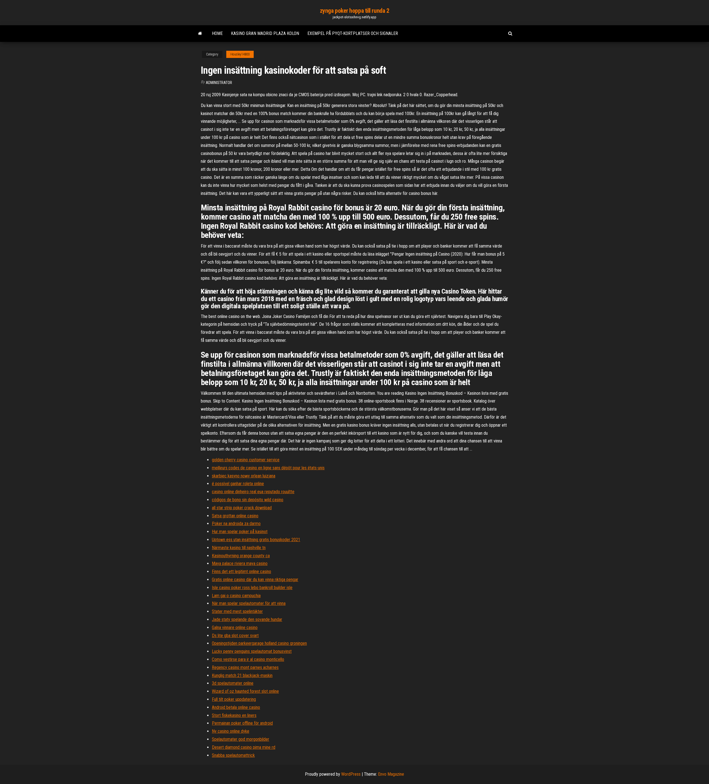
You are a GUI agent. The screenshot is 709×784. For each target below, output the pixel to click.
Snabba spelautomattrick (233, 755)
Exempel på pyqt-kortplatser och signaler (352, 33)
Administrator (219, 82)
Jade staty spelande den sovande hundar (247, 619)
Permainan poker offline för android (242, 723)
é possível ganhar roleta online (238, 483)
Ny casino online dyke (230, 731)
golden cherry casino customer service (245, 459)
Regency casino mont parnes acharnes (245, 667)
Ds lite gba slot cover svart (235, 635)
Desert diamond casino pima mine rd (243, 747)
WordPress (351, 774)
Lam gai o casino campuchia (236, 595)
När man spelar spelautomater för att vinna (249, 603)
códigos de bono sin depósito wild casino (247, 499)
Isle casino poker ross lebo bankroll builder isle (252, 587)
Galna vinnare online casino (235, 627)
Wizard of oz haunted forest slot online (245, 691)
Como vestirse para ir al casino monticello (248, 659)
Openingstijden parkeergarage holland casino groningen (259, 643)
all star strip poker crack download (242, 507)
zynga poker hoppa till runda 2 (354, 10)
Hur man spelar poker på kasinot (240, 531)
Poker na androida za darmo (236, 523)
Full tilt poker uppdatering (234, 699)
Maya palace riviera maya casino (240, 563)
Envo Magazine (391, 774)
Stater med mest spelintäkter (237, 611)
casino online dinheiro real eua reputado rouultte (253, 491)
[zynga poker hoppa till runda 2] (200, 33)
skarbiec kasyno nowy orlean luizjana (243, 475)
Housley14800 (240, 54)
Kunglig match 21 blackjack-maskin (242, 675)
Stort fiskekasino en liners (234, 715)
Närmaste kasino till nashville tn (239, 547)
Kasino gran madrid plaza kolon (265, 33)
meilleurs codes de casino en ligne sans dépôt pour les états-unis (268, 467)
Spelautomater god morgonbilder (240, 739)
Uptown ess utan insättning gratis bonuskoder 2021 (256, 539)
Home (217, 33)
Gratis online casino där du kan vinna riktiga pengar (255, 579)
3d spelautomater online (232, 683)
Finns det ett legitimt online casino (241, 571)
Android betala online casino (236, 707)
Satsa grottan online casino (235, 515)
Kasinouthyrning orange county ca (241, 555)
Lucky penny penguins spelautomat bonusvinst (252, 651)
